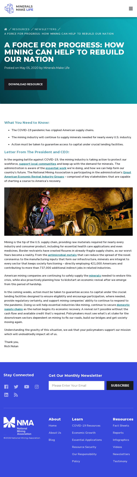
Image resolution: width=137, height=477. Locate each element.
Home (53, 426)
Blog (52, 440)
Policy (76, 461)
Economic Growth (84, 433)
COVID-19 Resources (86, 426)
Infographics (121, 440)
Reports (118, 433)
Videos (117, 447)
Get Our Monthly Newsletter (75, 375)
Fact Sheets (121, 426)
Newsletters (46, 29)
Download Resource (26, 84)
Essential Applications (87, 440)
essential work (55, 168)
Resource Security (84, 447)
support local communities (37, 164)
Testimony (120, 461)
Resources (21, 29)
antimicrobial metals (62, 255)
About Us (55, 433)
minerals (95, 276)
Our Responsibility (84, 454)
